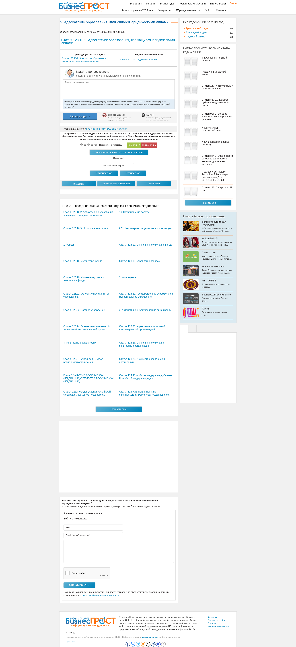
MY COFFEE (209, 280)
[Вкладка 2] (193, 329)
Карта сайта (70, 642)
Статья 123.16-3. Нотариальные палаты (86, 228)
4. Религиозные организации (79, 342)
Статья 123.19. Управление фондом (139, 261)
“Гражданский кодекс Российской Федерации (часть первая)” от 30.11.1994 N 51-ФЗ (215, 175)
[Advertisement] (118, 456)
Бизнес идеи (167, 3)
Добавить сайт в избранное (116, 183)
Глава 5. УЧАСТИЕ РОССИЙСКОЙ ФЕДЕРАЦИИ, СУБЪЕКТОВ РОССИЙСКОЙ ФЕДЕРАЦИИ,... (88, 378)
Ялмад (205, 308)
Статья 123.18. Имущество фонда (82, 261)
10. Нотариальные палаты (134, 212)
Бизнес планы (218, 3)
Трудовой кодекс (195, 36)
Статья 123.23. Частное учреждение (84, 310)
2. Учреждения (127, 277)
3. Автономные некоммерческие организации (145, 310)
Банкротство (165, 10)
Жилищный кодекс (196, 32)
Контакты (212, 617)
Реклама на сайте (217, 620)
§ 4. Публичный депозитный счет (211, 129)
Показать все (208, 202)
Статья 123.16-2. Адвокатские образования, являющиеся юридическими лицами (118, 41)
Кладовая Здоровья (213, 266)
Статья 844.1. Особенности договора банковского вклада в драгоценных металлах (217, 160)
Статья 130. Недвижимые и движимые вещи (217, 87)
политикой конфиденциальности (100, 595)
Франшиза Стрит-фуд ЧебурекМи (214, 223)
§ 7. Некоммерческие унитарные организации (145, 228)
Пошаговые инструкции (192, 3)
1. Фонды (68, 244)
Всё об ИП (136, 3)
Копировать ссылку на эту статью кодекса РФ (119, 153)
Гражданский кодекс (197, 28)
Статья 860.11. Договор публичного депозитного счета (215, 102)
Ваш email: (118, 158)
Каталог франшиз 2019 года (137, 10)
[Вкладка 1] (184, 329)
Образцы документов (188, 10)
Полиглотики (209, 252)
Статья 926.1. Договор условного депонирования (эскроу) (217, 116)
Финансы (151, 3)
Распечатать (154, 183)
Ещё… (208, 10)
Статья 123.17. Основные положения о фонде (145, 244)
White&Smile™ (210, 238)
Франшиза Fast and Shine (216, 294)
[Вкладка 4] (201, 329)
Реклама (221, 10)
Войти (232, 3)
